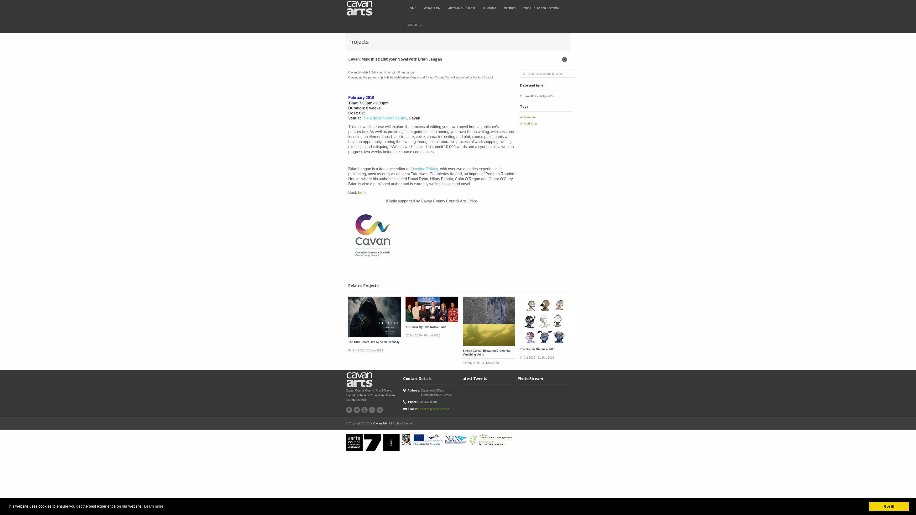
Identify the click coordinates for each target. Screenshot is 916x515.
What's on (432, 8)
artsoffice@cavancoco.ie (434, 409)
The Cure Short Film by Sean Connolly (374, 342)
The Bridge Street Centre (384, 118)
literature (530, 117)
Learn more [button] (153, 506)
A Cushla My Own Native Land (426, 327)
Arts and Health (461, 8)
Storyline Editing (424, 169)
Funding (489, 8)
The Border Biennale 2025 (537, 349)
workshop (530, 123)
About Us (414, 25)
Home (411, 8)
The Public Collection (541, 8)
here (362, 193)
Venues (509, 8)
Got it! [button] (889, 506)
